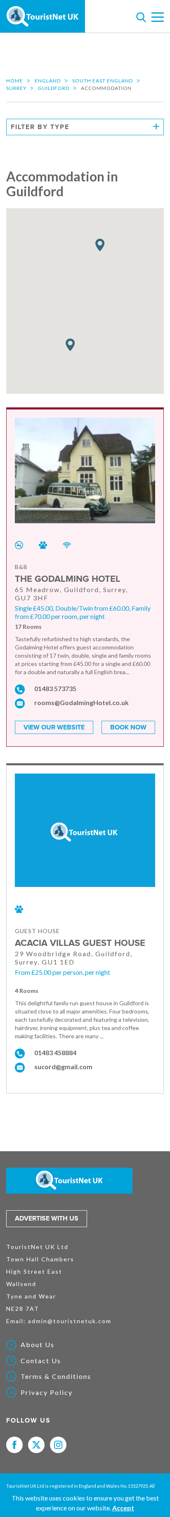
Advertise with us (46, 1218)
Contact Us (41, 1360)
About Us (37, 1344)
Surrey (16, 88)
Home (14, 81)
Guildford (53, 88)
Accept (123, 1508)
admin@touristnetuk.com (69, 1320)
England (48, 81)
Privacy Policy (47, 1392)
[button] (70, 345)
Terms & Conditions (56, 1376)
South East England (102, 81)
